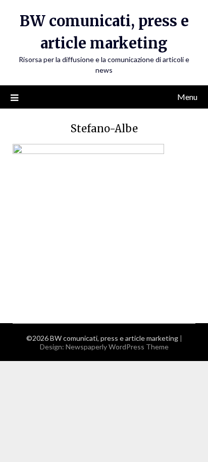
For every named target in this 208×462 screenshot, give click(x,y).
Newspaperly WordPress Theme (117, 346)
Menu (187, 96)
